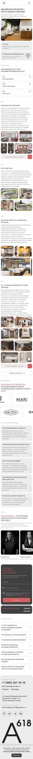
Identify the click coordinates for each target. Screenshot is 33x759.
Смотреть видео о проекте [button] (15, 157)
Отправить (16, 600)
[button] (29, 156)
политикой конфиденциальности (22, 595)
